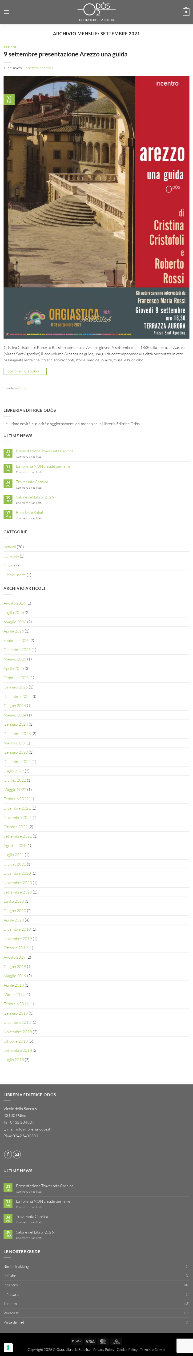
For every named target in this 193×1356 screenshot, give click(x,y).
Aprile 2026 (14, 631)
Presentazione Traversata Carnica (44, 451)
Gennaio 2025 (16, 686)
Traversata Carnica (32, 481)
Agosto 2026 (15, 603)
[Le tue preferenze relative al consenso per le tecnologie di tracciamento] (8, 1347)
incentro (11, 1284)
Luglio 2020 (14, 901)
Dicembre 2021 (17, 808)
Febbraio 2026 (16, 640)
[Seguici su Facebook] (8, 1154)
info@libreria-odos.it (33, 1129)
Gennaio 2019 (16, 1013)
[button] (6, 12)
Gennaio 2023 (16, 752)
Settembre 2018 (18, 1050)
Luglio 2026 (14, 612)
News (8, 565)
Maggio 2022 (15, 789)
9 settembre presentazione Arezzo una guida (66, 54)
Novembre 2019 (18, 938)
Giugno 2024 (15, 705)
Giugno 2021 (15, 864)
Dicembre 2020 (17, 873)
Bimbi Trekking (16, 1266)
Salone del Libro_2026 (35, 497)
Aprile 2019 (14, 985)
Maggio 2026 (15, 621)
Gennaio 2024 (16, 724)
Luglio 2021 (14, 854)
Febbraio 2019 (16, 1003)
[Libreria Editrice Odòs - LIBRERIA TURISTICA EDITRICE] (96, 12)
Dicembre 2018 (17, 1022)
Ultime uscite (15, 574)
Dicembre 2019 (17, 929)
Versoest (11, 1312)
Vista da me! (14, 1322)
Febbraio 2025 (16, 677)
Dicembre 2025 (17, 649)
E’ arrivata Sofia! (29, 512)
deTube (10, 1275)
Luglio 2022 (14, 770)
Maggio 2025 (15, 658)
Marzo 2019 (14, 994)
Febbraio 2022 (16, 798)
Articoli (11, 47)
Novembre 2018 (18, 1031)
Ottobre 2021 (16, 826)
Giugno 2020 (15, 910)
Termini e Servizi (152, 1349)
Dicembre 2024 (17, 696)
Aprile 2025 (14, 668)
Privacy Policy (103, 1349)
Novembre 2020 (18, 882)
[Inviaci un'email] (17, 1154)
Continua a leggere (25, 371)
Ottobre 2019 (16, 947)
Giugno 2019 (15, 966)
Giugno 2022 (15, 780)
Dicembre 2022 (17, 761)
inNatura (11, 1294)
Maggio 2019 (15, 975)
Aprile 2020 (14, 919)
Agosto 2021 (15, 845)
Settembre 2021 (18, 836)
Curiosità (11, 555)
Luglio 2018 (14, 1059)
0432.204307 (22, 1122)
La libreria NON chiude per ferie (43, 466)
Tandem (10, 1303)
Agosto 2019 (15, 957)
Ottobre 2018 (16, 1041)
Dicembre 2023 (17, 733)
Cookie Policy (127, 1349)
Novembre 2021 (18, 817)
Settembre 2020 (18, 892)
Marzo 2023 (14, 742)
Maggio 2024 (15, 714)
